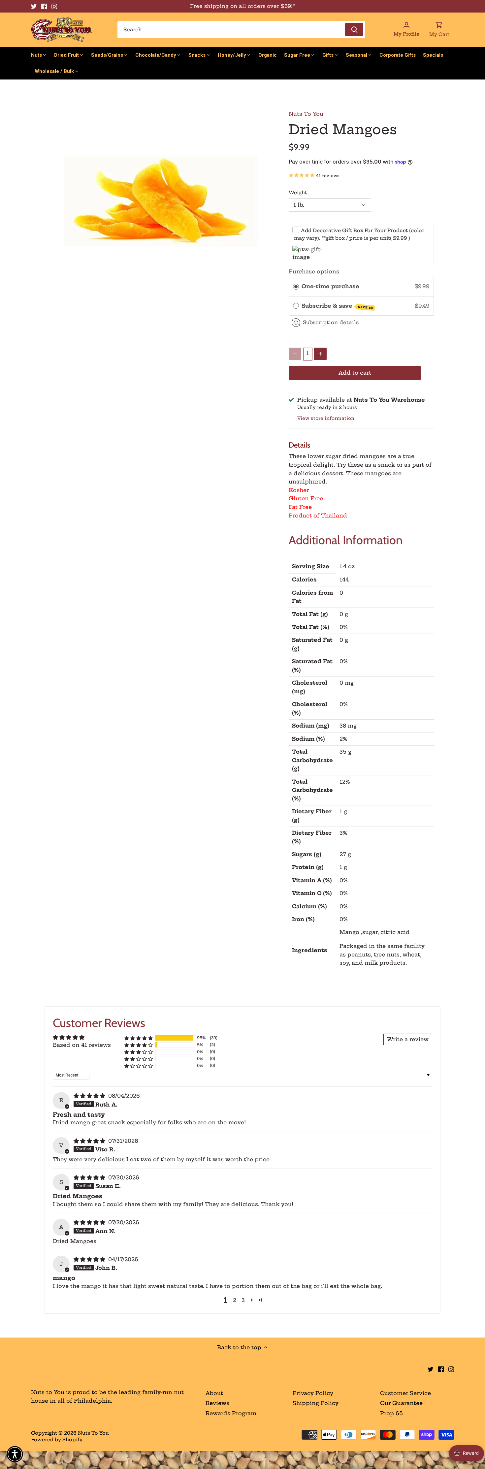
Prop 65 (391, 1413)
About (214, 1393)
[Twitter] (34, 6)
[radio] (296, 286)
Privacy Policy (313, 1393)
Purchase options (314, 271)
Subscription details (331, 322)
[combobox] (241, 29)
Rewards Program (231, 1413)
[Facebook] (44, 6)
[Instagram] (54, 6)
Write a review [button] (408, 1039)
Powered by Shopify (56, 1440)
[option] (162, 201)
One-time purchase (330, 286)
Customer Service (405, 1393)
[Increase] (320, 354)
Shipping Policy (316, 1403)
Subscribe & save (337, 306)
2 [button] (234, 1300)
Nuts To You (306, 113)
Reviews (217, 1403)
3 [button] (243, 1300)
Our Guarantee (401, 1403)
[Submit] (354, 29)
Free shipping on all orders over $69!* (242, 6)
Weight (298, 193)
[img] (90, 1095)
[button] (138, 1038)
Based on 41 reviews (82, 1045)
